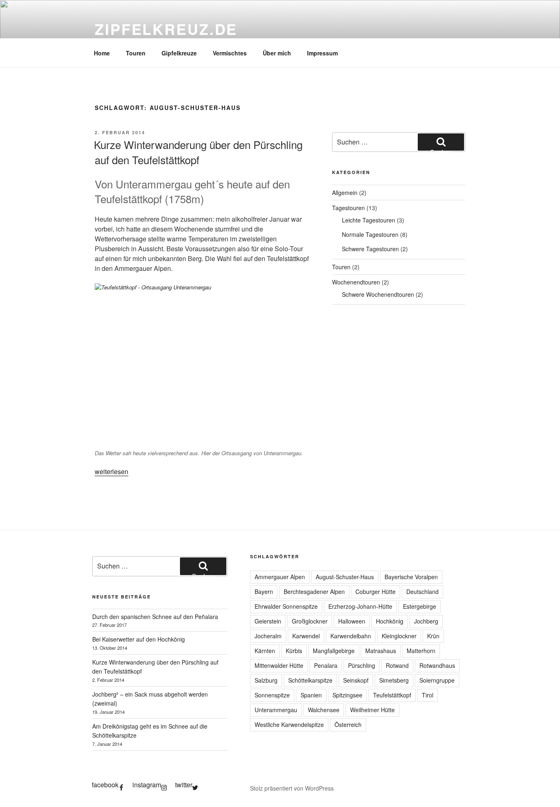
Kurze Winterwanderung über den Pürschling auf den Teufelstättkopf (198, 152)
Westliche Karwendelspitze (289, 724)
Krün (433, 636)
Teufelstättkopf (392, 695)
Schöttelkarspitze (310, 680)
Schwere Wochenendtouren (378, 294)
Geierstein (268, 621)
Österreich (348, 724)
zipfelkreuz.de (166, 28)
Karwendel (306, 636)
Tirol (427, 695)
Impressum (322, 53)
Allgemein (344, 192)
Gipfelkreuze (179, 53)
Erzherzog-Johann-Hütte (360, 606)
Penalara (325, 665)
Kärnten (265, 651)
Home (102, 53)
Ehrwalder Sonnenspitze (286, 606)
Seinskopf (356, 680)
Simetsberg (394, 680)
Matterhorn (421, 651)
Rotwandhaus (437, 665)
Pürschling (361, 665)
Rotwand (397, 665)
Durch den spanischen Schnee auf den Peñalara (155, 616)
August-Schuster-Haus (345, 577)
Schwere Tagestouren (370, 249)
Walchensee (323, 710)
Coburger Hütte (375, 591)
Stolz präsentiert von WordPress (292, 788)
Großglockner (310, 621)
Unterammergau (276, 710)
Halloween (351, 621)
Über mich (277, 53)
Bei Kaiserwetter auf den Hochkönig (138, 639)
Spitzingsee (347, 695)
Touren (136, 53)
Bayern (264, 591)
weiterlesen (111, 471)
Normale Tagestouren (370, 234)
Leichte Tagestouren (368, 220)
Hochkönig (389, 621)
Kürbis (294, 651)
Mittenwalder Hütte (279, 665)
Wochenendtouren (356, 282)
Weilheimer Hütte (372, 710)
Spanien (311, 695)
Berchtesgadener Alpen (314, 591)
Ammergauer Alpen (280, 577)
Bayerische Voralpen (411, 577)
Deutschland (422, 591)
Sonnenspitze (272, 695)
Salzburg (266, 680)
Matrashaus (380, 651)
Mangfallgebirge (334, 651)
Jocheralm (268, 636)
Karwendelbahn (350, 636)
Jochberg (426, 621)
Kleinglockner (399, 636)
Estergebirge (419, 606)
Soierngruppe (437, 680)
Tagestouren (348, 208)
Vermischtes (230, 53)
